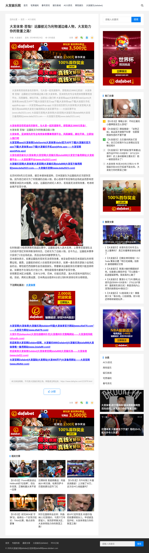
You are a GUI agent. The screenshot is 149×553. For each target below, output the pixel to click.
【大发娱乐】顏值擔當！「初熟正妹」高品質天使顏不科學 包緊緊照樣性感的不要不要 (123, 132)
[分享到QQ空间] (92, 38)
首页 (26, 5)
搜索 (136, 19)
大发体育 (30, 285)
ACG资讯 (68, 5)
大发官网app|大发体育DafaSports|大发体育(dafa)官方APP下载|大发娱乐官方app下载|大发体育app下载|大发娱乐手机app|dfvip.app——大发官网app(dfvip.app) (50, 146)
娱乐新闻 (57, 5)
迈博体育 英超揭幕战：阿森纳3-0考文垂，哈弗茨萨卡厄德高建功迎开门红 (51, 483)
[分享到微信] (82, 38)
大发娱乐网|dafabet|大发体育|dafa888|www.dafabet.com (34, 548)
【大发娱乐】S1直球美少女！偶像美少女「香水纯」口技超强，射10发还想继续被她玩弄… (122, 296)
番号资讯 (46, 5)
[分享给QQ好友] (87, 38)
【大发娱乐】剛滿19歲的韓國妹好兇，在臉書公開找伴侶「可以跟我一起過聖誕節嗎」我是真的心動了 (122, 271)
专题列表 (16, 543)
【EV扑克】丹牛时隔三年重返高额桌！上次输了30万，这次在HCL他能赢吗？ (80, 483)
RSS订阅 (55, 543)
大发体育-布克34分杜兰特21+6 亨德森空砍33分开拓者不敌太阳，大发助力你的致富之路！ (123, 167)
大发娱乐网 (13, 5)
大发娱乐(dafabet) (94, 5)
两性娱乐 (79, 5)
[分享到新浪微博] (76, 38)
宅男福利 (35, 5)
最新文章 (26, 543)
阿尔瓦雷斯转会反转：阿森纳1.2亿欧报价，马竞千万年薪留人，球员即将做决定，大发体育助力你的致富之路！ (51, 520)
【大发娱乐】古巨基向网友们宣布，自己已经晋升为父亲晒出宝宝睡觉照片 (123, 142)
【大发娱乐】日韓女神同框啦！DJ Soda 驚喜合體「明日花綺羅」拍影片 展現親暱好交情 (122, 261)
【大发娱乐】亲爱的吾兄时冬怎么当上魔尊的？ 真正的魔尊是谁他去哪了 (122, 250)
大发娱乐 (19, 38)
